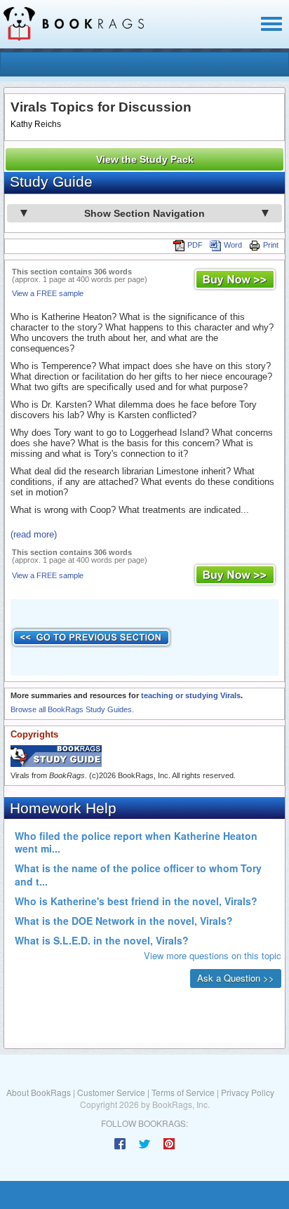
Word (233, 245)
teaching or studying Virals (191, 695)
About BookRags (38, 1092)
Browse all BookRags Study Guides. (72, 709)
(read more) (34, 534)
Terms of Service (183, 1092)
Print (270, 245)
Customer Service (111, 1092)
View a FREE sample (47, 293)
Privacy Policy (247, 1092)
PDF (195, 245)
